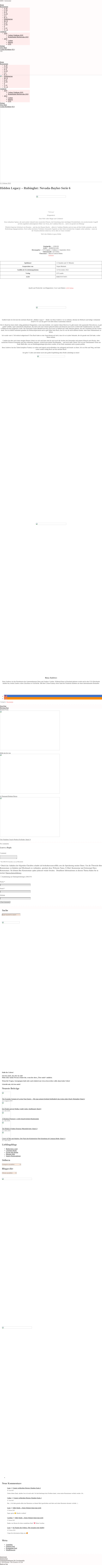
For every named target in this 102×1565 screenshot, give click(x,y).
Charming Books (11, 1150)
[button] (5, 696)
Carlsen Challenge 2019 (15, 35)
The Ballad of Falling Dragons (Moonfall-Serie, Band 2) (19, 1129)
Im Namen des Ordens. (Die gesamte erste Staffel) (28, 1528)
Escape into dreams (12, 1152)
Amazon (51, 255)
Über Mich (3, 48)
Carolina (10, 1518)
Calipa (9, 1498)
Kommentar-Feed (11, 1548)
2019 (5, 33)
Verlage (2, 46)
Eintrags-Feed (10, 1546)
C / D (5, 10)
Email (2, 888)
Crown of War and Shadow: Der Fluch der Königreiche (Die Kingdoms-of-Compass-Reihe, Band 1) (33, 1138)
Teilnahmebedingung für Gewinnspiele (12, 1560)
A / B (5, 8)
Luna (8, 1488)
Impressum (3, 1557)
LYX (9, 44)
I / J (5, 15)
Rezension (10, 702)
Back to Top (4, 1564)
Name (2, 882)
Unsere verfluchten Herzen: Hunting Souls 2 (27, 1488)
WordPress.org (10, 1550)
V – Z (6, 30)
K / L (5, 17)
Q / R (5, 24)
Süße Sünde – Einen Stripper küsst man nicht (27, 1508)
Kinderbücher (8, 19)
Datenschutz (4, 1559)
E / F (5, 12)
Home (2, 5)
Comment (3, 853)
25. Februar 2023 (5, 183)
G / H (6, 14)
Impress (10, 42)
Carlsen (10, 40)
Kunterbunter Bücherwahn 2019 (18, 37)
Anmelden (9, 1544)
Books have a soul (12, 1149)
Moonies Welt (10, 1154)
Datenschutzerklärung (13, 873)
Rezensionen (4, 7)
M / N (6, 21)
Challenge (3, 31)
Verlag (69, 288)
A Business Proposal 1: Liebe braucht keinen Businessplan (20, 1119)
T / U (5, 28)
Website (2, 895)
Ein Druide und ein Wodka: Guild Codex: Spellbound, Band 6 (21, 1109)
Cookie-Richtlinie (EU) (7, 49)
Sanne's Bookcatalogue (13, 1156)
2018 (5, 39)
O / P (5, 23)
